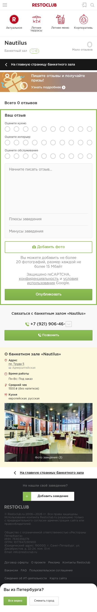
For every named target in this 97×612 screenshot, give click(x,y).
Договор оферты (16, 562)
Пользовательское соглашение (51, 570)
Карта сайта (58, 578)
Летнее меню (60, 28)
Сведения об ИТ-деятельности (26, 578)
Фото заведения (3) (48, 457)
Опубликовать (49, 294)
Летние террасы (36, 29)
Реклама (54, 562)
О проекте (38, 562)
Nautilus (16, 43)
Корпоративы (83, 28)
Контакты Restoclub (76, 562)
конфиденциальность (39, 279)
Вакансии (11, 570)
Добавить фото (51, 247)
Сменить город (44, 601)
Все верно (15, 601)
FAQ (24, 570)
